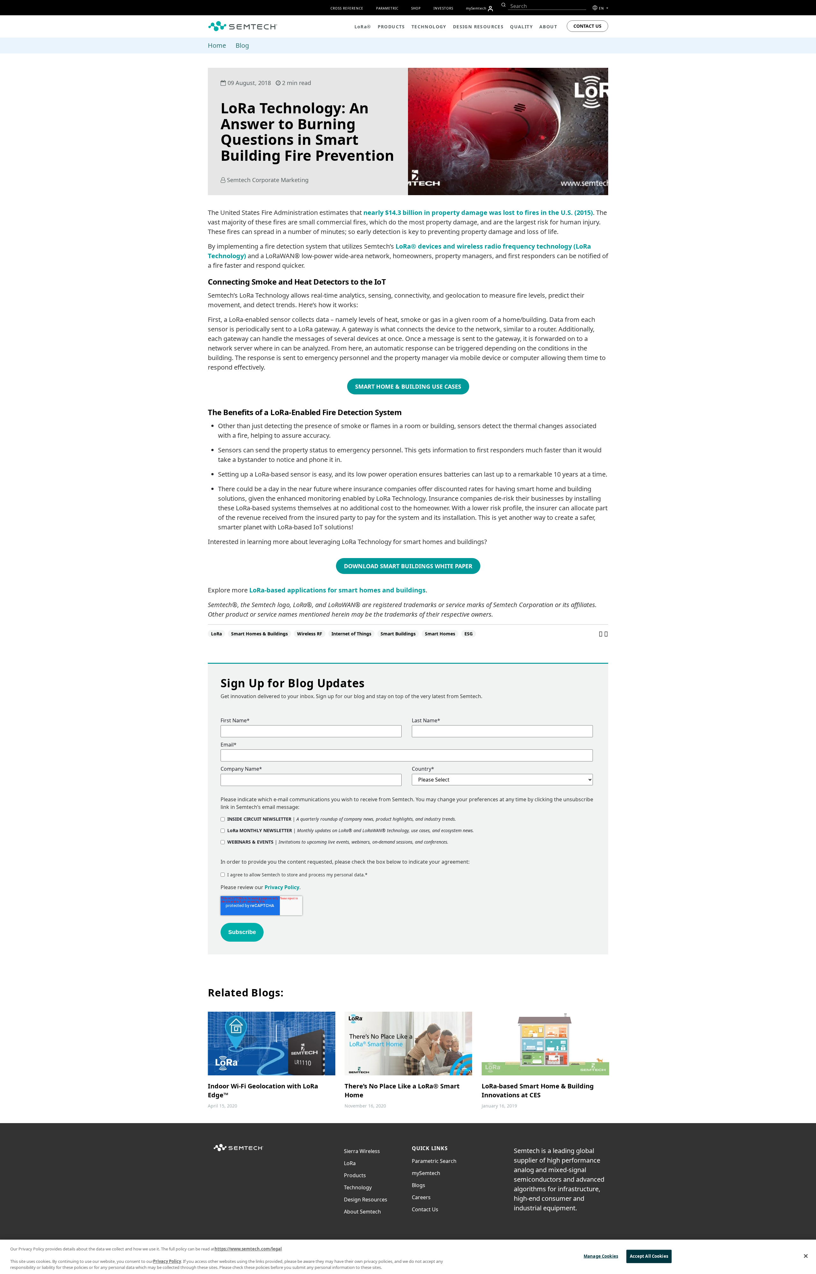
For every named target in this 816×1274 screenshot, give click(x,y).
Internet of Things (351, 634)
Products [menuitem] (391, 27)
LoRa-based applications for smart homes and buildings (337, 590)
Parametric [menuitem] (387, 8)
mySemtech (426, 1173)
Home (217, 45)
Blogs (418, 1185)
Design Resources (365, 1199)
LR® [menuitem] (362, 27)
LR (350, 1163)
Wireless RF (309, 634)
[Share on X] (606, 633)
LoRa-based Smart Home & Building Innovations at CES (538, 1090)
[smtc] (243, 26)
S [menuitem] (476, 8)
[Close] (806, 1256)
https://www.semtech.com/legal (248, 1249)
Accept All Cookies (649, 1256)
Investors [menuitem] (443, 8)
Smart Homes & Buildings (259, 634)
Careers (421, 1197)
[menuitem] (490, 8)
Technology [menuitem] (429, 27)
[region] (408, 1257)
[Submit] (502, 4)
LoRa (216, 634)
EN (602, 8)
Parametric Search (434, 1160)
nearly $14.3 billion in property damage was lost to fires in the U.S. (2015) (478, 212)
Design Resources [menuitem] (478, 27)
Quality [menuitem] (521, 27)
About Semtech (362, 1211)
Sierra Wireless (362, 1151)
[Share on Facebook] (601, 633)
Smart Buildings (398, 634)
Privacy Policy (282, 887)
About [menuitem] (548, 27)
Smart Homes (440, 634)
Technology (358, 1187)
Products (355, 1175)
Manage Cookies (601, 1256)
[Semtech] (238, 1151)
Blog (242, 45)
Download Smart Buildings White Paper (408, 566)
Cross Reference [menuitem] (347, 8)
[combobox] (547, 6)
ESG (468, 634)
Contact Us (587, 26)
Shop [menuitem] (416, 8)
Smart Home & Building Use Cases (408, 386)
